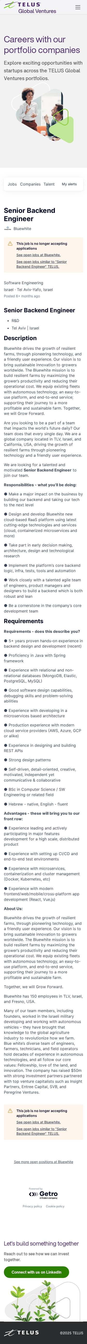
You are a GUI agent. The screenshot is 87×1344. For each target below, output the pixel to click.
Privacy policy (32, 1206)
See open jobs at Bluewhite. (38, 255)
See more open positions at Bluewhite (43, 1162)
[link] (36, 1272)
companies (30, 184)
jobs (12, 184)
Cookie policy (55, 1206)
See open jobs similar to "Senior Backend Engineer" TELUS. (41, 264)
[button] (77, 7)
